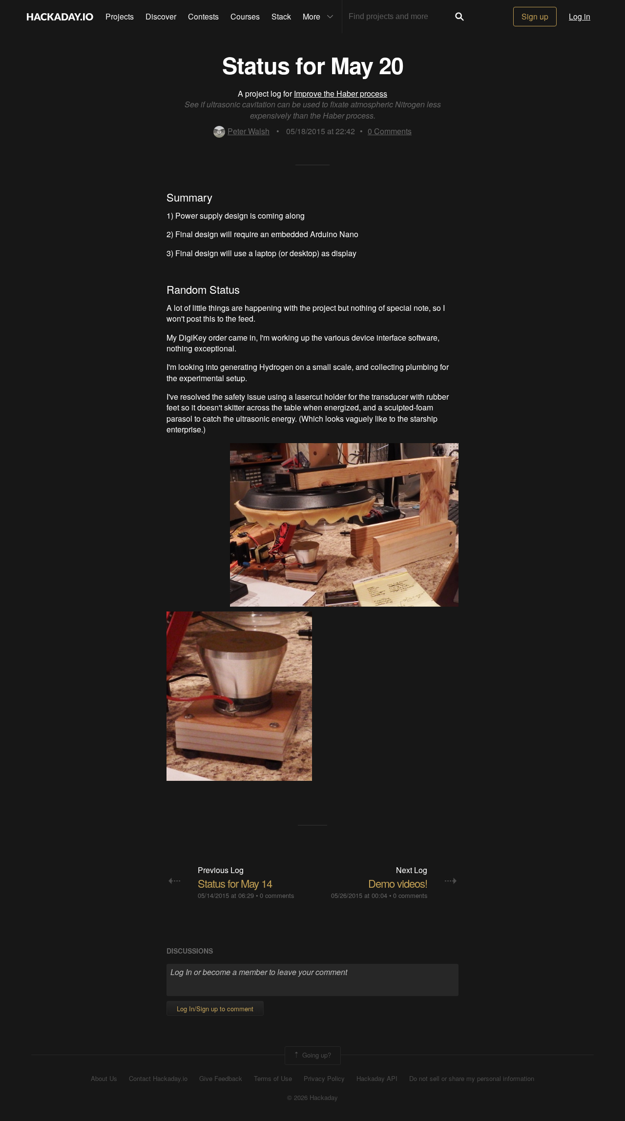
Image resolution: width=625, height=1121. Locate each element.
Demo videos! (397, 883)
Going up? (315, 1054)
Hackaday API (376, 1078)
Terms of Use (273, 1078)
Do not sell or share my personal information (471, 1078)
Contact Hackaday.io (158, 1078)
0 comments (277, 895)
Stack (281, 16)
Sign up (534, 16)
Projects (119, 16)
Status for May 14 (235, 883)
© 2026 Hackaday (312, 1097)
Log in (579, 16)
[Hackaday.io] (60, 16)
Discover (161, 16)
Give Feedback (220, 1078)
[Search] (459, 16)
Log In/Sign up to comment (215, 1008)
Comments (390, 131)
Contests (203, 16)
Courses (245, 16)
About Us (104, 1078)
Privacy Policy (324, 1078)
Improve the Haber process (340, 93)
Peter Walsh (249, 131)
